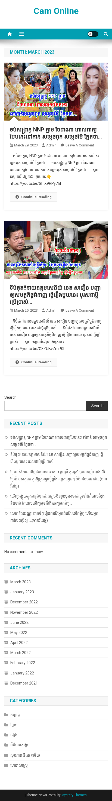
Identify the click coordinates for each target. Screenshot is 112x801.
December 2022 (24, 602)
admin (51, 145)
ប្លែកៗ (14, 725)
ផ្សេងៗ (15, 735)
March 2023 (20, 582)
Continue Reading (36, 197)
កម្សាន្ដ (15, 715)
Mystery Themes (74, 795)
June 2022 (19, 622)
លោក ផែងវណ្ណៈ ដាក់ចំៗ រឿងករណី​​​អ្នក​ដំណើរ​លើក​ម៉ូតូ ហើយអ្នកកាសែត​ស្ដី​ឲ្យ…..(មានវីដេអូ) (54, 517)
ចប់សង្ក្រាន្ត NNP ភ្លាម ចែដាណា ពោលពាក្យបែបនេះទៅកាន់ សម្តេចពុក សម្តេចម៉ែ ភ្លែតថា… (58, 441)
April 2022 (19, 642)
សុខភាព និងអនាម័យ (25, 755)
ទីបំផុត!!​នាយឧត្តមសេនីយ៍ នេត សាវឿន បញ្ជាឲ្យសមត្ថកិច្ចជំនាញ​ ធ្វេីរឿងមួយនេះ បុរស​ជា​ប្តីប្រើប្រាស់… (55, 294)
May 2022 (18, 632)
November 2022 (24, 612)
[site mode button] (93, 34)
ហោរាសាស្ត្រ (19, 765)
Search (10, 397)
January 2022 (22, 673)
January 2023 (22, 592)
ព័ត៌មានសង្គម (20, 745)
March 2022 (20, 652)
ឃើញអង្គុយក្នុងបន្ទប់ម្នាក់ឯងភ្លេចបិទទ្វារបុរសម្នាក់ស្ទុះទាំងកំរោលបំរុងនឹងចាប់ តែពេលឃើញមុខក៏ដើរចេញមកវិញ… (57, 499)
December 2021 (24, 683)
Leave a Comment (80, 145)
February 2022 (22, 663)
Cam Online (56, 11)
